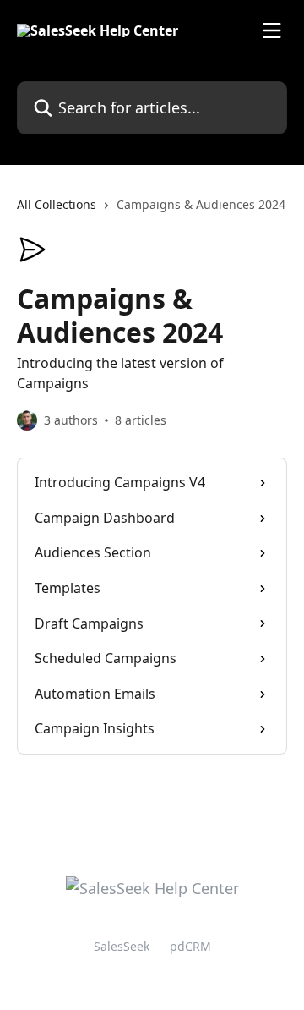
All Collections (56, 204)
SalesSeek (121, 946)
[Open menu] (272, 30)
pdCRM (190, 946)
